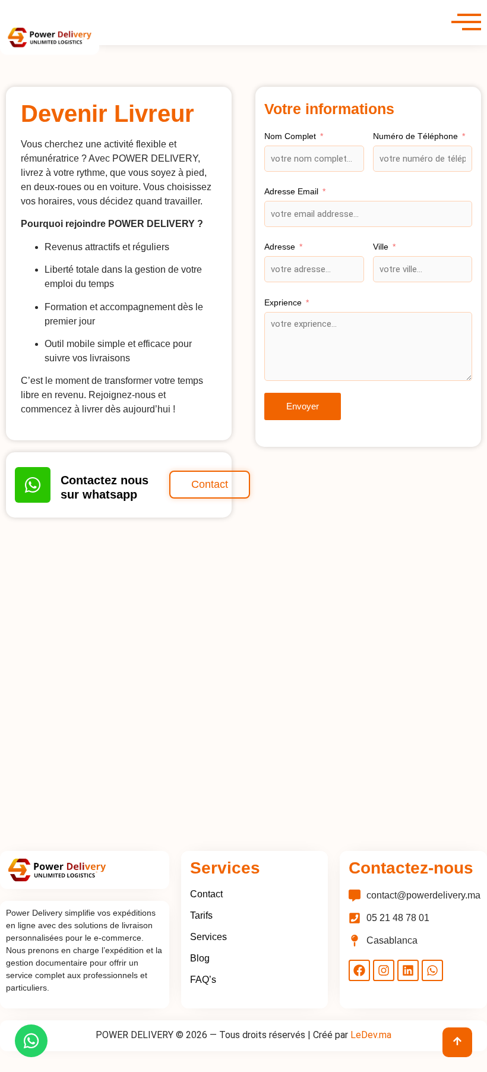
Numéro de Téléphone (415, 136)
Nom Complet (290, 136)
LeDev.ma (370, 1035)
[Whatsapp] (432, 970)
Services (208, 937)
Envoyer (302, 406)
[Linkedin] (408, 970)
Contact (206, 894)
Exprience (283, 302)
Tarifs (201, 915)
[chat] (31, 1040)
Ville (380, 246)
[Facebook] (359, 970)
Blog (200, 958)
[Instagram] (383, 970)
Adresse (279, 246)
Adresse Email (291, 191)
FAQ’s (203, 980)
